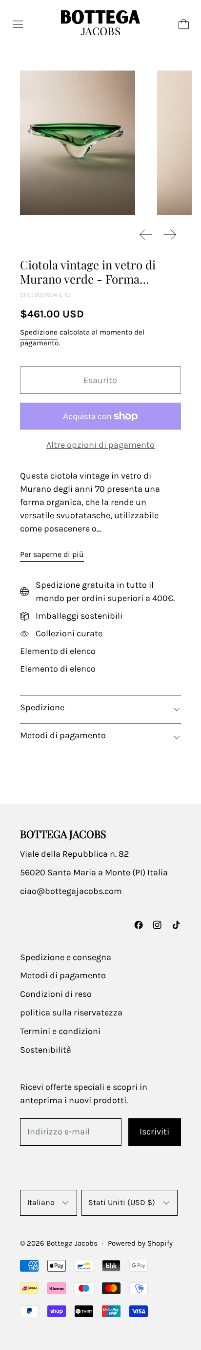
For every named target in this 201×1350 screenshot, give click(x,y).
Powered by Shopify (140, 1243)
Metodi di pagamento (63, 975)
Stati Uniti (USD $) (121, 1202)
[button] (77, 143)
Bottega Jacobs (72, 1243)
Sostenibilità (45, 1049)
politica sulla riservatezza (71, 1012)
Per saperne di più (52, 554)
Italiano (41, 1202)
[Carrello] (183, 24)
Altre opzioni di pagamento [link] (100, 444)
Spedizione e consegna (65, 957)
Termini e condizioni (60, 1031)
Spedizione (39, 332)
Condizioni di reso (56, 993)
